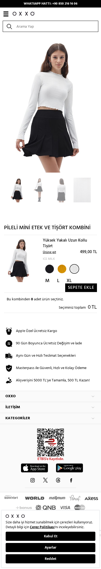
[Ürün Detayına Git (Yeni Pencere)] (19, 260)
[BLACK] (49, 268)
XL (69, 281)
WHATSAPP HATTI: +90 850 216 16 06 (50, 3)
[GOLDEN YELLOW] (61, 268)
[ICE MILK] (74, 269)
